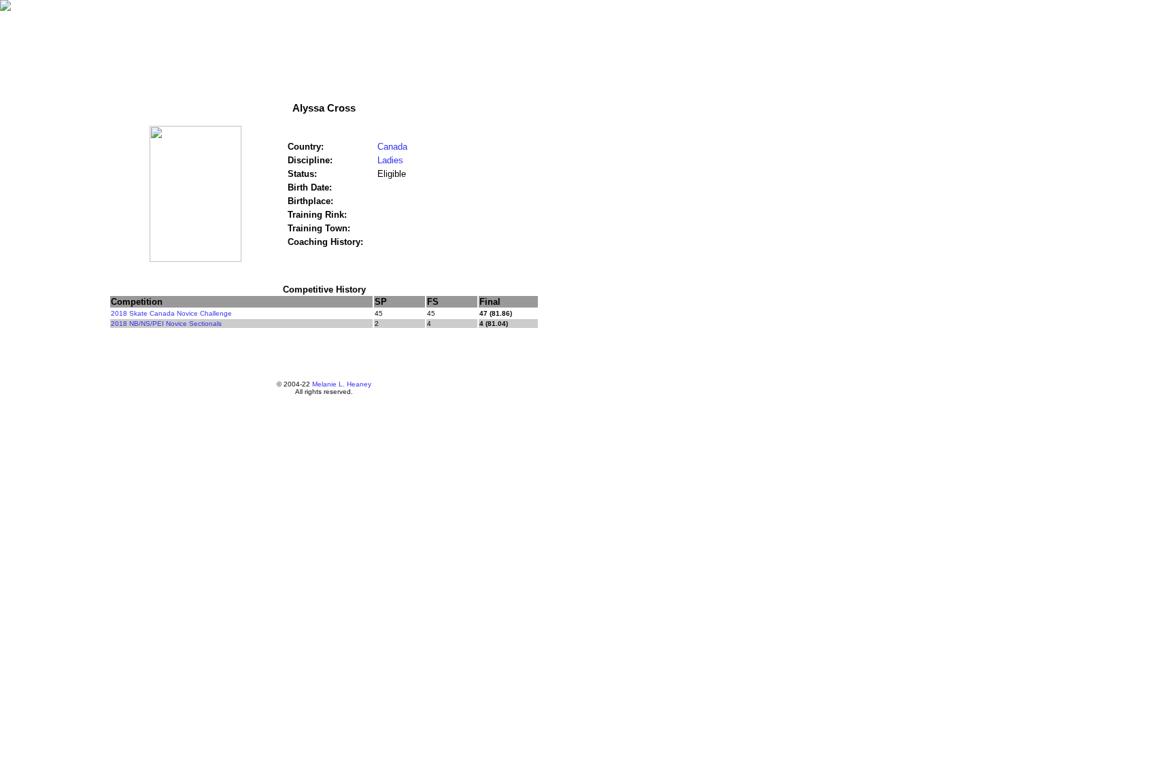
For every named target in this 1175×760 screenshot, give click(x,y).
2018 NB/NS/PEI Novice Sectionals (166, 323)
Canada (392, 147)
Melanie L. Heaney (341, 384)
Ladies (390, 160)
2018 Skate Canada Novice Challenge (171, 313)
